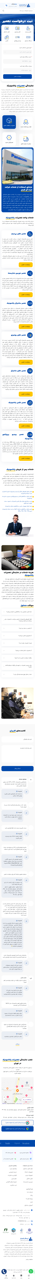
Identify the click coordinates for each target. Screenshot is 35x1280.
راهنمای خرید (13, 1169)
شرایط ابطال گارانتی (11, 1182)
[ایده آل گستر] (26, 1239)
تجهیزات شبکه (29, 1172)
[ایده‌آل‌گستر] (24, 5)
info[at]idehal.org (22, 1221)
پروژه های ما (29, 1199)
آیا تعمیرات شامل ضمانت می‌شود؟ (23, 650)
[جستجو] (3, 11)
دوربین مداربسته (28, 1182)
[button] (14, 1276)
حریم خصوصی (13, 1172)
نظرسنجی (14, 1179)
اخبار (31, 1202)
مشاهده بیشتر (29, 1259)
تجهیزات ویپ (29, 1175)
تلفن (11, 105)
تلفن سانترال (19, 385)
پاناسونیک (26, 196)
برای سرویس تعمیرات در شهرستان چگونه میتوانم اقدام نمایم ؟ (18, 666)
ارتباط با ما (30, 1192)
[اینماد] (6, 1231)
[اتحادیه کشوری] (29, 1231)
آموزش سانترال (28, 1205)
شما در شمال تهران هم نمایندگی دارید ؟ (22, 674)
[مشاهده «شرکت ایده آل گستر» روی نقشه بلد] (17, 1090)
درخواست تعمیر (17, 76)
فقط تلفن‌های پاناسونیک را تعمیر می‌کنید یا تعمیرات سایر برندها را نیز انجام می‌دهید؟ (18, 620)
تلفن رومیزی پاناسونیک (21, 353)
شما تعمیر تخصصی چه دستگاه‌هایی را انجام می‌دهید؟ (19, 612)
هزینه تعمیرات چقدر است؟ (25, 643)
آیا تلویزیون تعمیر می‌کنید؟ (25, 635)
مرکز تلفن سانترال (28, 1169)
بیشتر (17, 1044)
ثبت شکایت (13, 1185)
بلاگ (31, 1195)
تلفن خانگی (30, 1179)
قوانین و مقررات (12, 1175)
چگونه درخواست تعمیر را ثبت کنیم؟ (23, 658)
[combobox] (19, 11)
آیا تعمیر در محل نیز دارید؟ (25, 628)
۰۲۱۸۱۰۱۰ (22, 1224)
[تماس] (4, 1271)
